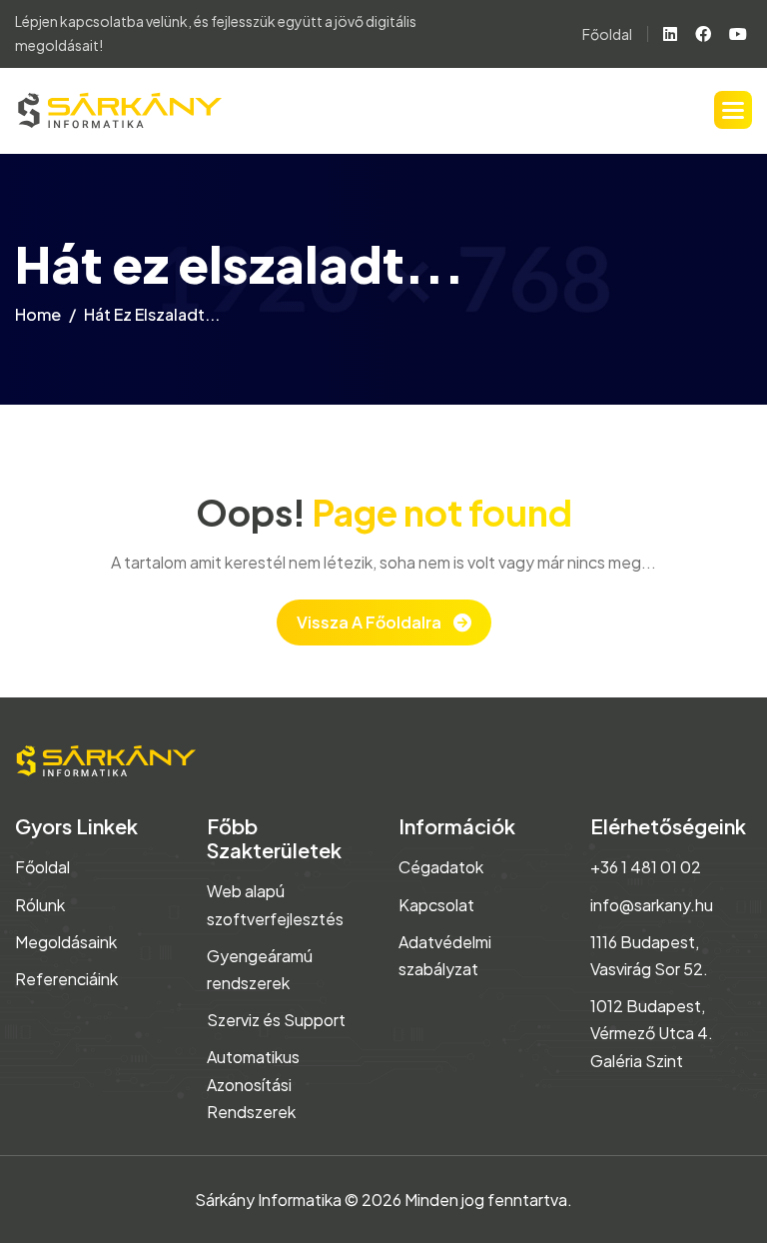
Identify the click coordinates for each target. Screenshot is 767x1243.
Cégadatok (440, 866)
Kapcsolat (436, 904)
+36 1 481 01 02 (645, 866)
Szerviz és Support (276, 1019)
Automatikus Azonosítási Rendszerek (253, 1083)
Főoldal (607, 34)
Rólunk (40, 904)
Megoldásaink (66, 941)
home (38, 314)
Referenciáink (66, 978)
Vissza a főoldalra (369, 622)
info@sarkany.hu (651, 904)
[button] (733, 110)
